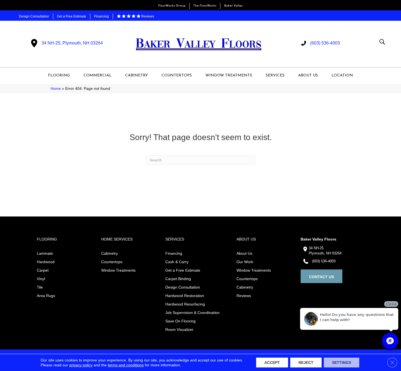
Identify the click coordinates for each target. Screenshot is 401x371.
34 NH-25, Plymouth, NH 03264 (72, 43)
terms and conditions (126, 365)
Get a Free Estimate (71, 16)
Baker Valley (233, 5)
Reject (305, 362)
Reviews (147, 16)
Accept (272, 362)
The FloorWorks (204, 5)
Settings (341, 362)
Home (55, 89)
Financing (101, 16)
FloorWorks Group (171, 5)
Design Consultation (34, 16)
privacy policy (80, 365)
